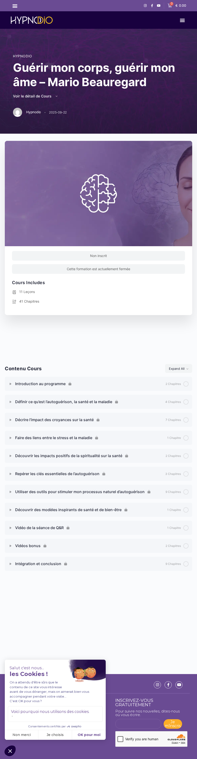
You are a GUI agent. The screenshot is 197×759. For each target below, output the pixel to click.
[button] (15, 6)
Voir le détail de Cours (32, 96)
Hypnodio (22, 56)
